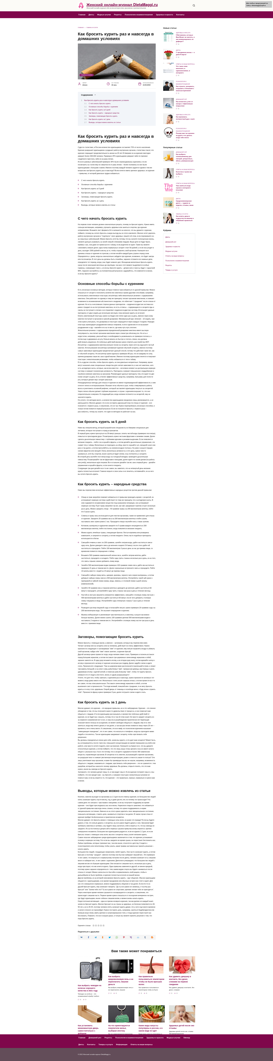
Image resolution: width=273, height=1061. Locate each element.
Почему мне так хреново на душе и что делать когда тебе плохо (185, 135)
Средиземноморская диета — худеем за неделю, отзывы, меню (184, 203)
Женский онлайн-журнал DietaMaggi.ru (122, 4)
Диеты (91, 15)
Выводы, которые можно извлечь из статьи (105, 122)
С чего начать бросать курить (100, 103)
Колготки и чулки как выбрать (184, 173)
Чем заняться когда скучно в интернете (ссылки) (183, 188)
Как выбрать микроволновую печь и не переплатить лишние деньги (120, 980)
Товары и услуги (86, 75)
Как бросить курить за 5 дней (99, 110)
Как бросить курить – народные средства (104, 113)
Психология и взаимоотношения (139, 15)
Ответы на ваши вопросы (174, 256)
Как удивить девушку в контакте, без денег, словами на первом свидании (180, 980)
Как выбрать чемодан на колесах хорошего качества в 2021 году (89, 988)
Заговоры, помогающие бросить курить (103, 116)
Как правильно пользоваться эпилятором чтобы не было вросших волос (151, 980)
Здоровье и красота (164, 15)
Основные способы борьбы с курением (103, 107)
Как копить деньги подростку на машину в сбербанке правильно (185, 218)
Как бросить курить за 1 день (99, 119)
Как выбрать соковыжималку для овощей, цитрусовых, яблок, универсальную (184, 158)
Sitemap (186, 1038)
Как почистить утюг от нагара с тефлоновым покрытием (184, 104)
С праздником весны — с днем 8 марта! (185, 53)
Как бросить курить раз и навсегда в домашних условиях (106, 100)
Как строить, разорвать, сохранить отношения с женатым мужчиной (185, 88)
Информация (121, 1044)
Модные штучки (104, 15)
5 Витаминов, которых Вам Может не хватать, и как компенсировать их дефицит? (185, 38)
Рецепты (118, 15)
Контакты (180, 15)
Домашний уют (170, 242)
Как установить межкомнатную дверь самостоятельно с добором (88, 1029)
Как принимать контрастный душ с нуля (185, 118)
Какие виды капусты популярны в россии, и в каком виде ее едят (151, 1028)
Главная (81, 15)
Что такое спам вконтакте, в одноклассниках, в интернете (183, 70)
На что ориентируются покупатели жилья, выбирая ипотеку (119, 1028)
